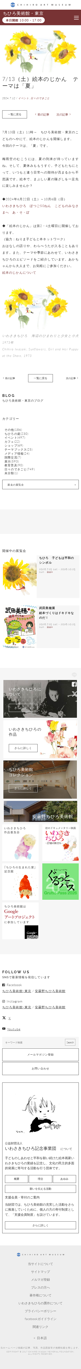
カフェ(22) (12, 442)
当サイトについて (40, 1263)
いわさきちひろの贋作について (40, 1303)
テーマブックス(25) (18, 449)
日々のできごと (40, 98)
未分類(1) (11, 473)
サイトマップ (40, 1271)
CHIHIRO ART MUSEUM (40, 4)
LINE (74, 675)
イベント (23, 98)
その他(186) (13, 430)
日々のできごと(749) (19, 469)
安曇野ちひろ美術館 (50, 991)
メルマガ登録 (40, 1279)
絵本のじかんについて (19, 272)
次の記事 (62, 114)
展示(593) (11, 461)
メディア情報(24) (16, 454)
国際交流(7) (12, 457)
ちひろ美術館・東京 (23, 13)
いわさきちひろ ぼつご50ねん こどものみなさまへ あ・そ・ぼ (40, 209)
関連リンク (40, 1326)
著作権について (40, 1295)
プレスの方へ (40, 1287)
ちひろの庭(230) (16, 434)
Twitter (74, 694)
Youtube (13, 1029)
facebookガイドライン (40, 1318)
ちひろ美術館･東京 (16, 991)
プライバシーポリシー (40, 1311)
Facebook (74, 684)
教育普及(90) (13, 465)
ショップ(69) (13, 445)
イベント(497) (14, 438)
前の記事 (43, 114)
